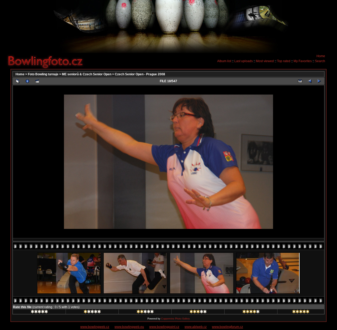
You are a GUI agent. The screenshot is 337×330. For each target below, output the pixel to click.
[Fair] (145, 312)
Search (320, 61)
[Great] (300, 312)
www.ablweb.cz (196, 327)
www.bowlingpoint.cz (164, 327)
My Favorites (303, 61)
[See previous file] (309, 81)
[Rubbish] (39, 312)
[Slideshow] (37, 81)
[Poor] (92, 312)
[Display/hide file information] (27, 81)
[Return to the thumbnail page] (17, 81)
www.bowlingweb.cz (94, 327)
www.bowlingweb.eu (129, 327)
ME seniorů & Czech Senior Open (86, 74)
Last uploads (243, 61)
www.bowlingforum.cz (227, 327)
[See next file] (319, 81)
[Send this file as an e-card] (300, 81)
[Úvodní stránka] (47, 61)
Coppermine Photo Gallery (175, 318)
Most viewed (265, 61)
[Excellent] (251, 312)
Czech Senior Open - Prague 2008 (140, 74)
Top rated (283, 61)
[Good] (198, 312)
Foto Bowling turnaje (43, 74)
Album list (224, 61)
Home (320, 56)
